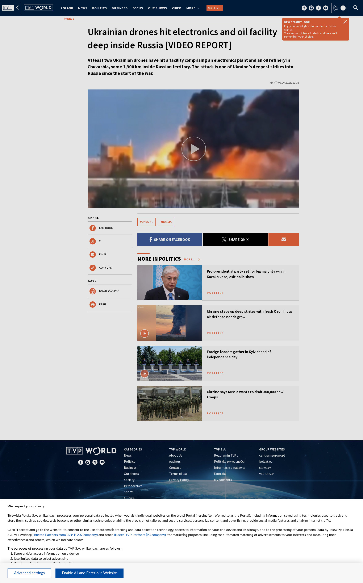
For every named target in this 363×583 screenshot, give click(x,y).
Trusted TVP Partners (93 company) (140, 535)
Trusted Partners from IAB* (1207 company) (65, 535)
